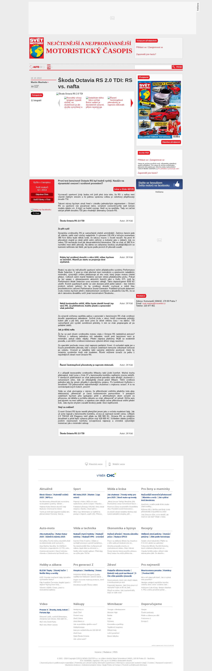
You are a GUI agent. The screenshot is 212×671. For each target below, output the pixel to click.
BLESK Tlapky (46, 570)
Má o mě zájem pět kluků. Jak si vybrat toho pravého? (156, 578)
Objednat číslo (42, 194)
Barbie (109, 615)
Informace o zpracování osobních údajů (131, 663)
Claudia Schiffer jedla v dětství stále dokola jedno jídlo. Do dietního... (154, 552)
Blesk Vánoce (46, 495)
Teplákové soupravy (115, 627)
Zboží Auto (77, 633)
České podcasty (147, 612)
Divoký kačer (60, 570)
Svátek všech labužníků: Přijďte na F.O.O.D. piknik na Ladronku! (154, 542)
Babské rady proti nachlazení (120, 573)
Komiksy (167, 570)
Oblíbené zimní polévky (151, 534)
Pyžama (110, 621)
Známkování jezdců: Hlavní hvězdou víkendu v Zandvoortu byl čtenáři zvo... (54, 552)
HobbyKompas (79, 627)
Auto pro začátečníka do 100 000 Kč (87, 630)
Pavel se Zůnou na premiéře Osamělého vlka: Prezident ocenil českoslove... (122, 508)
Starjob (144, 609)
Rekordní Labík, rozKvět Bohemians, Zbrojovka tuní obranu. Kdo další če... (54, 618)
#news (98, 570)
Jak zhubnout (113, 495)
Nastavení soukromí (163, 663)
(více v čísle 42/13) (124, 189)
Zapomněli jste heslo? (146, 54)
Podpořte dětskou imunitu (119, 570)
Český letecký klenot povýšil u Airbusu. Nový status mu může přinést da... (122, 552)
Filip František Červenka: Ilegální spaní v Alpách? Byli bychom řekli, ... (55, 584)
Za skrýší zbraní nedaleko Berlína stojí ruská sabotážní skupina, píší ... (122, 513)
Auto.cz (37, 67)
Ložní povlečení (113, 633)
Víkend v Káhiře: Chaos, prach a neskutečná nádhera (52, 589)
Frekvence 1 (146, 618)
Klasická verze (95, 464)
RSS (115, 652)
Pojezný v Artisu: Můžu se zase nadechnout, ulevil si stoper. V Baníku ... (88, 503)
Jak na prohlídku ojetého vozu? (85, 624)
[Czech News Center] (111, 475)
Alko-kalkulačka (47, 534)
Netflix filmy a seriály (49, 573)
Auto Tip (49, 67)
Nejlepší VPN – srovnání (93, 537)
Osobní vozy (78, 615)
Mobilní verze (118, 464)
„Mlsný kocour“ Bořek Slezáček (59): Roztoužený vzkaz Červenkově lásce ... (122, 503)
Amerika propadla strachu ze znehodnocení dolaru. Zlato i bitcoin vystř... (120, 547)
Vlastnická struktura (72, 665)
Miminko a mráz (150, 497)
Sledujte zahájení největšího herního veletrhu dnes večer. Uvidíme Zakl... (154, 584)
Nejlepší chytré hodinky (84, 534)
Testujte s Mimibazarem (116, 609)
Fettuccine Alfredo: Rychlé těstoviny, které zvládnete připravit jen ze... (155, 547)
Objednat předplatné (171, 142)
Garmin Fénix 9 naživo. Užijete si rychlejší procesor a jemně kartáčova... (88, 542)
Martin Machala (39, 82)
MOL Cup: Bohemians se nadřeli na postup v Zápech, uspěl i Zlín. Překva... (88, 513)
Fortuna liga (45, 613)
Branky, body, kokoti (59, 610)
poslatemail (36, 86)
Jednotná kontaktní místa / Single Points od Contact (101, 665)
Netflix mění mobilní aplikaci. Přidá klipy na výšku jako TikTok (88, 552)
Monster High (112, 612)
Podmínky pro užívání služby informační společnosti (95, 663)
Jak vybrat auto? (79, 639)
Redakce (107, 652)
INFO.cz (49, 497)
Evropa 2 (144, 621)
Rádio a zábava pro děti (150, 615)
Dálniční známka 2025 (55, 537)
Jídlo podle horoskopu (160, 537)
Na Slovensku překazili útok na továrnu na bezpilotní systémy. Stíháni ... (54, 503)
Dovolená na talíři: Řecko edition (85, 585)
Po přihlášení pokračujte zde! (168, 168)
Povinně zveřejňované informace (134, 665)
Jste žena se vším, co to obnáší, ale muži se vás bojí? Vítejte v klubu (155, 516)
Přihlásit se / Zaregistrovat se (149, 47)
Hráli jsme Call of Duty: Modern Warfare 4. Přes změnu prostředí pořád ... (156, 589)
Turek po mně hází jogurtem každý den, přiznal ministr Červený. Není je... (55, 513)
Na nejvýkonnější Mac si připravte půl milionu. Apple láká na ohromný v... (87, 547)
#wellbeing (89, 570)
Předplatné (144, 77)
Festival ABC (148, 573)
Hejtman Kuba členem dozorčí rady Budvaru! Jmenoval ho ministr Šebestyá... (53, 508)
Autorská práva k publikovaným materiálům (57, 663)
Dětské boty (112, 630)
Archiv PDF (144, 153)
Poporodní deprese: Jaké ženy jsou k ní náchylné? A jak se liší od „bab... (122, 586)
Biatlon (91, 495)
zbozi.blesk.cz (78, 621)
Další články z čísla (42, 200)
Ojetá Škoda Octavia (81, 636)
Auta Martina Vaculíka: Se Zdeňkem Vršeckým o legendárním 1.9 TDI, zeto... (55, 547)
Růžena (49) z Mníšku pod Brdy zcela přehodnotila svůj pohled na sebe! (155, 511)
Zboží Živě (77, 612)
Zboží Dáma (78, 618)
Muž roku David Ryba (48, 622)
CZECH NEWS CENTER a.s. (87, 658)
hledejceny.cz (78, 609)
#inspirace (78, 570)
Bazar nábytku (112, 636)
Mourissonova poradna (151, 570)
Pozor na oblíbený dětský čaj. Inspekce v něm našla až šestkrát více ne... (122, 542)
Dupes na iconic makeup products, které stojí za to (88, 581)
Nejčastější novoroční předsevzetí (156, 495)
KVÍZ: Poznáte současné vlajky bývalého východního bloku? (55, 578)
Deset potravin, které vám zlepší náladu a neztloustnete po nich (122, 581)
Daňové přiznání (114, 534)
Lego (109, 618)
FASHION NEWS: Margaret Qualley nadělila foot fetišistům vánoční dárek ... (88, 576)
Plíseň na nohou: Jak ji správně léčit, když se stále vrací (121, 591)
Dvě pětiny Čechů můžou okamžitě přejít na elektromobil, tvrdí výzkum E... (55, 542)
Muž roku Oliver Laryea (48, 625)
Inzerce (98, 652)
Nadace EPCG (120, 537)
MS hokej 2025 (80, 495)
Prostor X (44, 610)
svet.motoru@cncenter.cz (154, 303)
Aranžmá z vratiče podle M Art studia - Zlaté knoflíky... (155, 505)
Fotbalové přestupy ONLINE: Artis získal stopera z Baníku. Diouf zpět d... (88, 508)
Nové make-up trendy (127, 497)
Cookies (151, 663)
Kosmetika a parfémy (115, 624)
